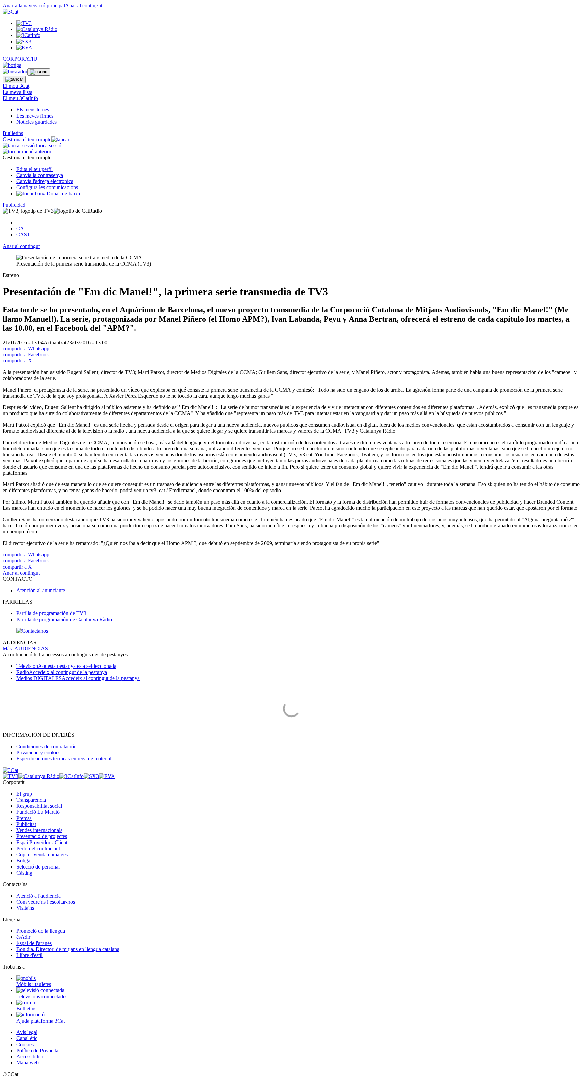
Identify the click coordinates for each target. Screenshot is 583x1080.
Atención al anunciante (40, 590)
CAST (23, 234)
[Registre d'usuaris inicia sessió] (38, 72)
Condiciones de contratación (46, 746)
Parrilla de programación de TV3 (51, 613)
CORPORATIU (20, 59)
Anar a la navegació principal (34, 5)
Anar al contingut (83, 5)
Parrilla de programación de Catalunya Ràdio (64, 619)
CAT (21, 228)
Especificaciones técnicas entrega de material (63, 758)
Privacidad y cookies (38, 752)
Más (25, 648)
